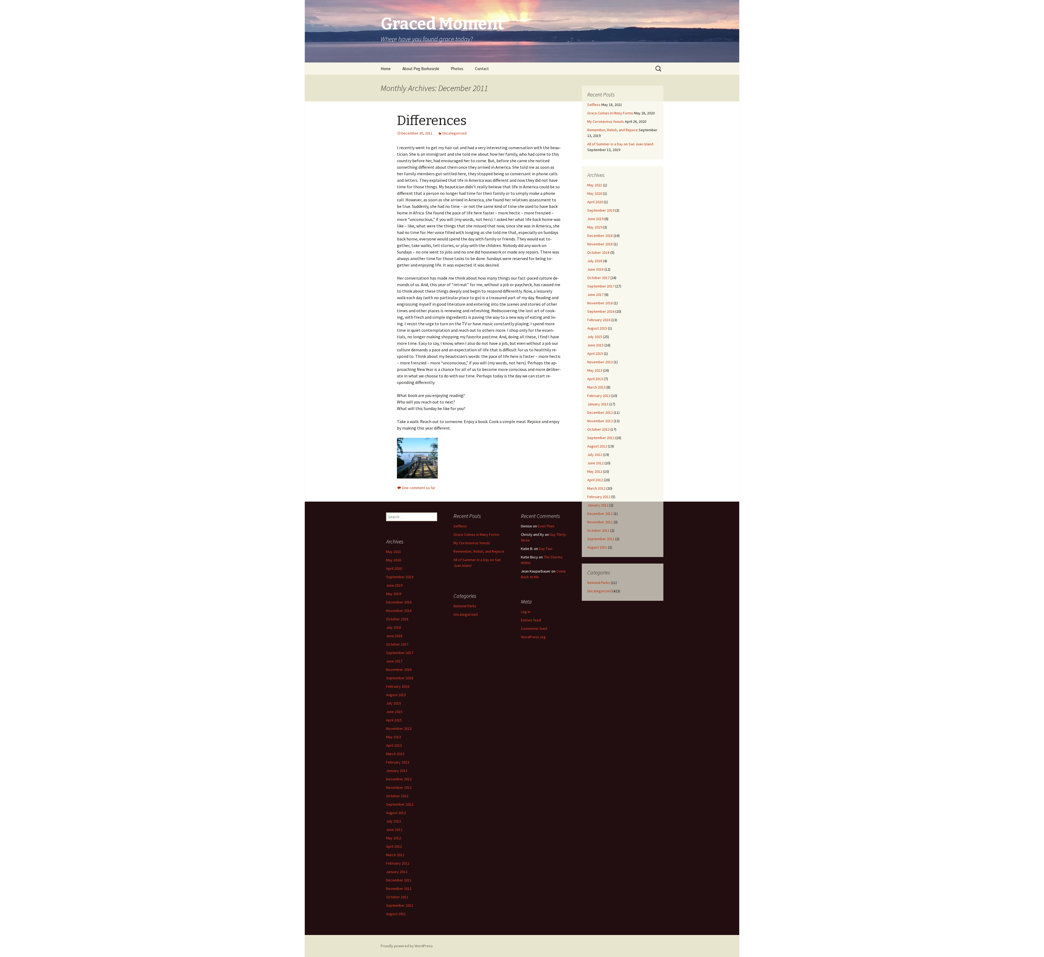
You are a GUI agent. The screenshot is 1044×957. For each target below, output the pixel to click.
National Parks (598, 582)
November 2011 (600, 522)
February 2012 (598, 496)
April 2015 (595, 353)
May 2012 (594, 471)
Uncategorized (454, 133)
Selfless (594, 104)
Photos (457, 68)
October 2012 (598, 429)
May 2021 (594, 185)
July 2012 (594, 454)
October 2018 (598, 252)
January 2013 (597, 404)
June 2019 (595, 218)
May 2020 (594, 193)
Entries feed (531, 620)
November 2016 (600, 303)
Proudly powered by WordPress (407, 945)
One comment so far (418, 487)
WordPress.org (533, 636)
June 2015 (595, 345)
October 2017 (598, 277)
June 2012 (595, 463)
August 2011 (597, 547)
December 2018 (600, 235)
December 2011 (600, 513)
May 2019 (594, 227)
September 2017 (600, 286)
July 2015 (594, 336)
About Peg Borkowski (420, 68)
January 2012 (597, 505)
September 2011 (600, 538)
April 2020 (595, 201)
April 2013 (595, 378)
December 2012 (600, 412)
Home (386, 68)
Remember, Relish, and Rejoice (612, 129)
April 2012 (595, 479)
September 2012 (600, 437)
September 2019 (600, 210)
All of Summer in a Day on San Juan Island (620, 144)
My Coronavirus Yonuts (605, 121)
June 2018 (595, 269)
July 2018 (594, 260)
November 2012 (600, 420)
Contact (482, 68)
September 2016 (600, 311)
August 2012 (597, 446)
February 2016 (598, 319)
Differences (432, 121)
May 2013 (594, 370)
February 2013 (598, 395)
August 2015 (597, 328)
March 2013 (596, 387)
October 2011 (598, 530)
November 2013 (600, 361)
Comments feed (534, 628)
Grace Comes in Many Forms (610, 113)
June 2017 (595, 294)
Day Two (545, 548)
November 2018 (600, 244)
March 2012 (596, 488)
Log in (525, 611)
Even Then (546, 526)
